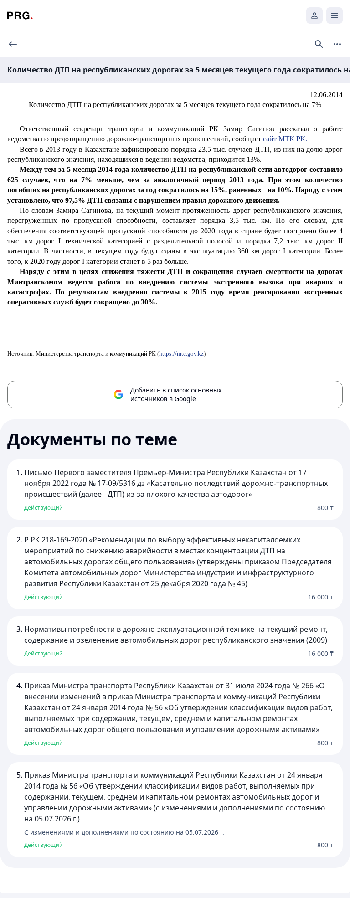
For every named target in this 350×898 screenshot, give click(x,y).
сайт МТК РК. (284, 139)
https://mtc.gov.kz (181, 353)
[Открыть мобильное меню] (334, 15)
